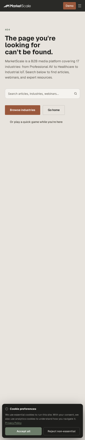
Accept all (23, 431)
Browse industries (22, 110)
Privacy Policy (13, 423)
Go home (54, 110)
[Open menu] (80, 6)
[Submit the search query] (75, 93)
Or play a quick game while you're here (36, 122)
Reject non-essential (62, 431)
